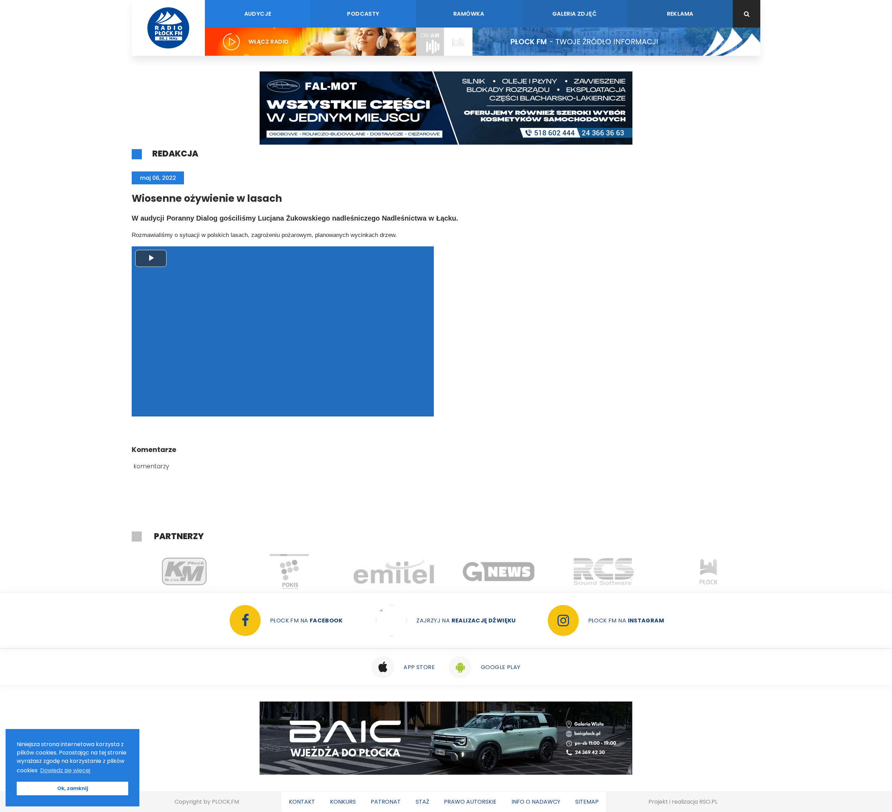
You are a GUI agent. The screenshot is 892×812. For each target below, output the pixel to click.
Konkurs (343, 802)
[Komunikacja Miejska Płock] (184, 571)
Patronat (386, 802)
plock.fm (225, 802)
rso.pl (708, 802)
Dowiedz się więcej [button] (65, 770)
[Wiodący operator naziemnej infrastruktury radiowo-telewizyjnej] (393, 571)
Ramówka (468, 14)
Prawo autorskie (470, 802)
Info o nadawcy (536, 802)
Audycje (257, 14)
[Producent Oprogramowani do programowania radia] (603, 571)
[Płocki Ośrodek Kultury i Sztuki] (289, 571)
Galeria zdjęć (574, 14)
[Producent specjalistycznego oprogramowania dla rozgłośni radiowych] (498, 571)
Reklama (680, 14)
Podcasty (363, 14)
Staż (422, 802)
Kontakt (302, 802)
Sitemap (587, 802)
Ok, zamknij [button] (72, 788)
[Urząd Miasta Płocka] (708, 571)
